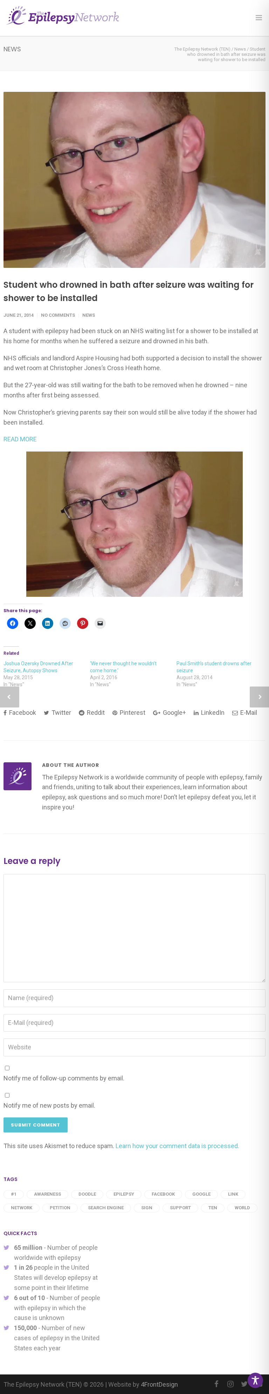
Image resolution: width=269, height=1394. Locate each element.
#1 (13, 1194)
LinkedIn (212, 712)
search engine (106, 1207)
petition (60, 1207)
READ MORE (20, 439)
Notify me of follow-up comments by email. (64, 1078)
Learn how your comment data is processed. (177, 1146)
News (88, 315)
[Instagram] (230, 1384)
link (233, 1194)
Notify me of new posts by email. (49, 1105)
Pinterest (131, 712)
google (201, 1194)
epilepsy (123, 1194)
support (180, 1207)
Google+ (173, 712)
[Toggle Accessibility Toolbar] (255, 1380)
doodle (87, 1194)
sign (146, 1207)
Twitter (60, 712)
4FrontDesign (159, 1384)
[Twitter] (244, 1384)
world (242, 1207)
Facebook (22, 712)
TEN (212, 1207)
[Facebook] (216, 1384)
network (21, 1207)
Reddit (95, 712)
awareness (47, 1194)
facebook (163, 1194)
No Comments (58, 315)
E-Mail (248, 712)
